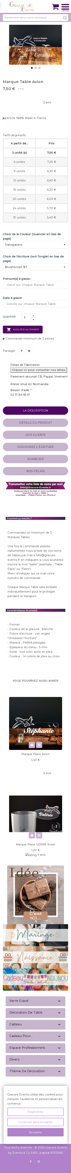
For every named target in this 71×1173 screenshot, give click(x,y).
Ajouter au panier (23, 329)
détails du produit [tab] (35, 422)
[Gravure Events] (22, 6)
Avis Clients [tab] (36, 435)
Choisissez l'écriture (35, 447)
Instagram (39, 1161)
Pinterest (29, 350)
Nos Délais (35, 471)
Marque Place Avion (35, 754)
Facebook (30, 1161)
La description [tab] (35, 410)
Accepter (35, 1132)
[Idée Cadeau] (35, 894)
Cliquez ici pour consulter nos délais (39, 370)
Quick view (39, 745)
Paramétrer (35, 1112)
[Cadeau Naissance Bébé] (35, 957)
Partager (21, 350)
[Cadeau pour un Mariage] (35, 935)
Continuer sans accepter (35, 1122)
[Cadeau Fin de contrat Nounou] (35, 979)
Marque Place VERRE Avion (35, 844)
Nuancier (35, 459)
